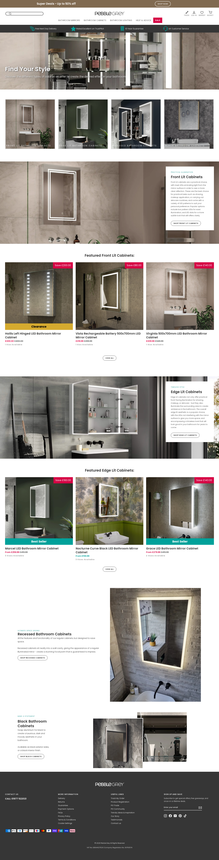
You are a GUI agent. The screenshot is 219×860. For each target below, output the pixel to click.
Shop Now (163, 4)
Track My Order (117, 798)
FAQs (60, 812)
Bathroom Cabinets (95, 20)
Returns (61, 802)
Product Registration (120, 802)
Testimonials (116, 819)
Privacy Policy (64, 816)
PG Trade (115, 805)
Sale (157, 20)
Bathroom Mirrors (69, 20)
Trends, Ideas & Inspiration (123, 812)
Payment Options (66, 809)
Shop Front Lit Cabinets (186, 223)
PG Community (118, 809)
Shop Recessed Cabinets (32, 658)
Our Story (115, 816)
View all (109, 358)
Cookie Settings (65, 823)
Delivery (61, 798)
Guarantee (63, 805)
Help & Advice (143, 20)
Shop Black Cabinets (31, 756)
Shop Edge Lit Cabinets (185, 435)
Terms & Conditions (67, 819)
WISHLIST (202, 15)
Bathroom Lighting (121, 20)
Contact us (116, 823)
